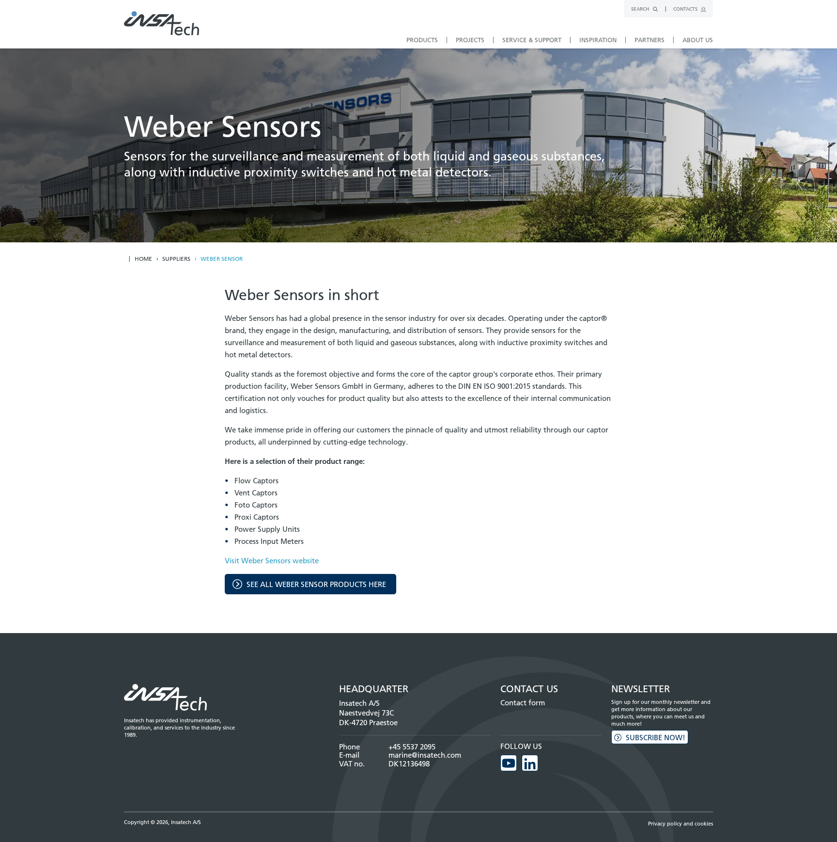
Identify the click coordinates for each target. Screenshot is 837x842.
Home (143, 259)
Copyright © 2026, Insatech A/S (162, 822)
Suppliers (176, 259)
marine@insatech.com (424, 755)
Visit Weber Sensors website (272, 560)
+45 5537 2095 (411, 746)
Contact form (522, 702)
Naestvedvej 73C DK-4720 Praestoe (368, 717)
